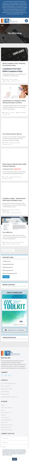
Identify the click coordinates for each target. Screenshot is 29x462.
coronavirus (12, 112)
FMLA (13, 209)
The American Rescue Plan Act (12, 134)
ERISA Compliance (14, 79)
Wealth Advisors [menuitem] (6, 427)
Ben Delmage (7, 81)
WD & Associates (7, 270)
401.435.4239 (5, 394)
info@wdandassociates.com (9, 396)
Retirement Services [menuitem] (7, 424)
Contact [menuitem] (3, 415)
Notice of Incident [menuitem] (6, 429)
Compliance (6, 79)
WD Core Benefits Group (9, 273)
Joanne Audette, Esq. (16, 177)
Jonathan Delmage (22, 112)
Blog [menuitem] (2, 410)
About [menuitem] (3, 405)
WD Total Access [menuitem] (6, 412)
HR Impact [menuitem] (4, 422)
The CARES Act (7, 232)
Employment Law (7, 209)
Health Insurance (7, 267)
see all (6, 277)
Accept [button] (14, 459)
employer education (14, 242)
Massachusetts (5, 211)
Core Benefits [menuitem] (5, 417)
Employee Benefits (8, 264)
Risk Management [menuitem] (6, 420)
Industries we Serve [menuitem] (6, 407)
